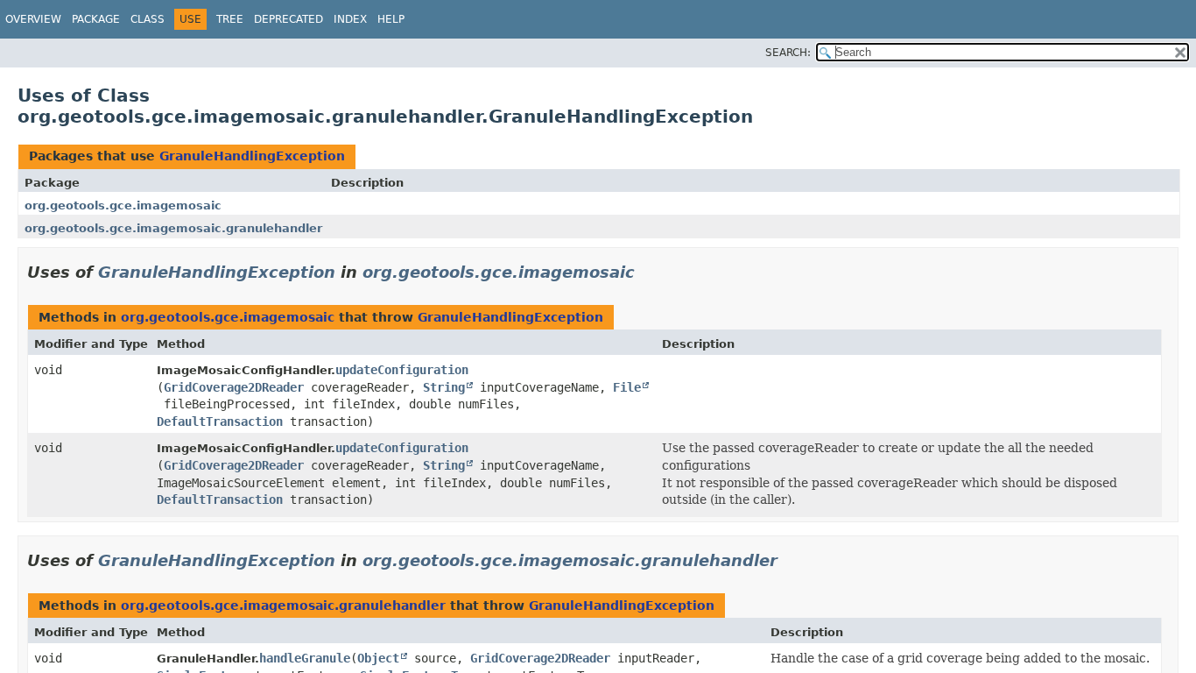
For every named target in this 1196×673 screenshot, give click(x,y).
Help (391, 19)
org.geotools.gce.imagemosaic (123, 205)
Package (96, 19)
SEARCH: (788, 52)
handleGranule (304, 658)
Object (378, 658)
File (627, 387)
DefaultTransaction (220, 421)
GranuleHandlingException (252, 156)
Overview (33, 19)
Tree (229, 19)
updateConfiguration (401, 370)
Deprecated (288, 19)
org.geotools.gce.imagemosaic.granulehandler (173, 228)
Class (147, 19)
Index (350, 19)
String (444, 387)
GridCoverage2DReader (234, 387)
